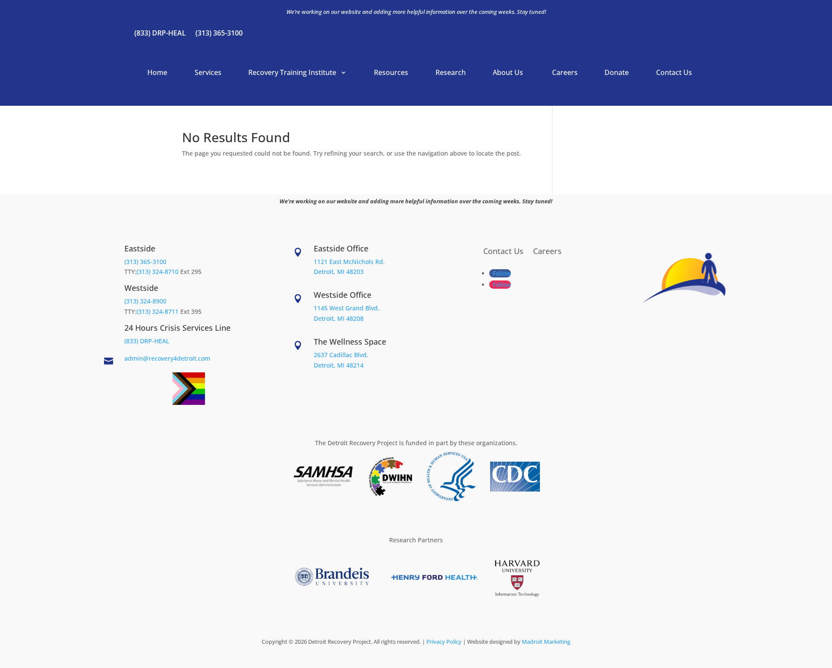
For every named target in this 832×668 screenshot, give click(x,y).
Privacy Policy (444, 641)
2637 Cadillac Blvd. (341, 355)
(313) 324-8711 (157, 311)
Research (451, 72)
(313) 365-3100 (219, 34)
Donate (616, 72)
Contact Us (674, 72)
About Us (509, 72)
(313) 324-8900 (145, 301)
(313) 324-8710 (157, 271)
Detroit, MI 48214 (339, 365)
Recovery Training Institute (293, 72)
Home (157, 72)
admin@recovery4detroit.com (167, 358)
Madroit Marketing (546, 641)
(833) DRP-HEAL (160, 34)
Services (208, 72)
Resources (391, 72)
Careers (565, 72)
